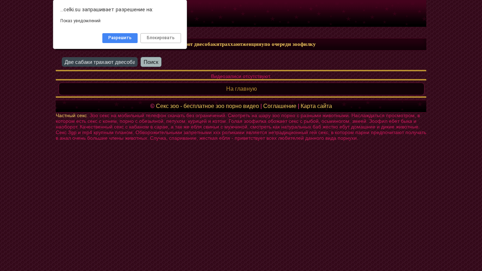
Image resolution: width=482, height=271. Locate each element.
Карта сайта (316, 106)
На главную (241, 89)
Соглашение (279, 106)
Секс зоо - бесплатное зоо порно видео (207, 106)
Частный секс (71, 115)
